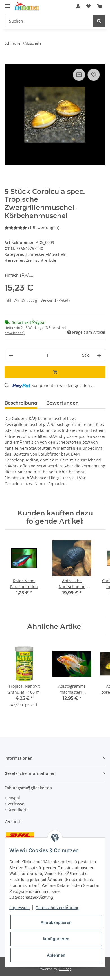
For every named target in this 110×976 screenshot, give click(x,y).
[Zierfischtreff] (27, 6)
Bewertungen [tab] (62, 403)
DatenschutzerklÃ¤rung (58, 907)
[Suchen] (99, 21)
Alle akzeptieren (56, 922)
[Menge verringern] (11, 355)
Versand (49, 300)
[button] (78, 6)
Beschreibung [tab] (21, 403)
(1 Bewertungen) (43, 227)
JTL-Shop (64, 968)
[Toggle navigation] (7, 3)
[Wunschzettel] (88, 6)
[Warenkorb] (99, 6)
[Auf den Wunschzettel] (93, 75)
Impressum (19, 907)
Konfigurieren (56, 938)
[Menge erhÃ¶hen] (99, 355)
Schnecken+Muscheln (46, 254)
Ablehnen (56, 955)
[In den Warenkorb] (9, 61)
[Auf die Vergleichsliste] (79, 75)
